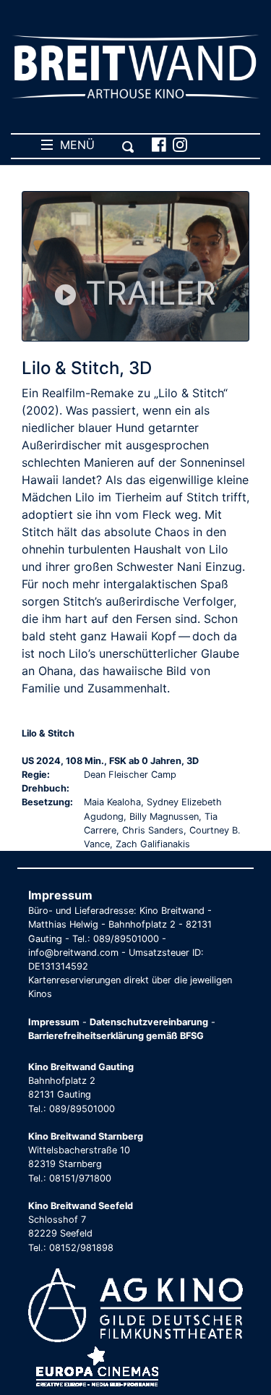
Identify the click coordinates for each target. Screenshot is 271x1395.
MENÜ (74, 144)
